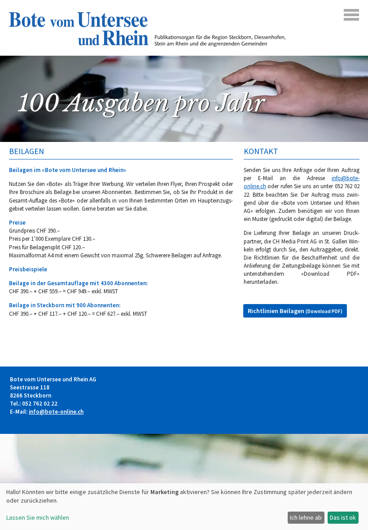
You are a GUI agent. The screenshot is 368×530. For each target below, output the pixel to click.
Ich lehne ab (306, 517)
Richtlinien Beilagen (295, 311)
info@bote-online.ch (56, 411)
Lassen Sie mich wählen (37, 517)
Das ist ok (343, 517)
